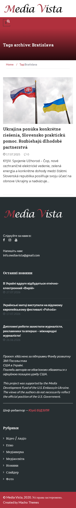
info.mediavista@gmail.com (21, 255)
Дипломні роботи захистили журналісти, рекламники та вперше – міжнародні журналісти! (33, 331)
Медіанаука (15, 452)
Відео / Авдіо (16, 438)
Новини (12, 465)
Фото (10, 479)
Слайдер (12, 472)
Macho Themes (28, 502)
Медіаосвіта (15, 459)
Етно (12, 121)
